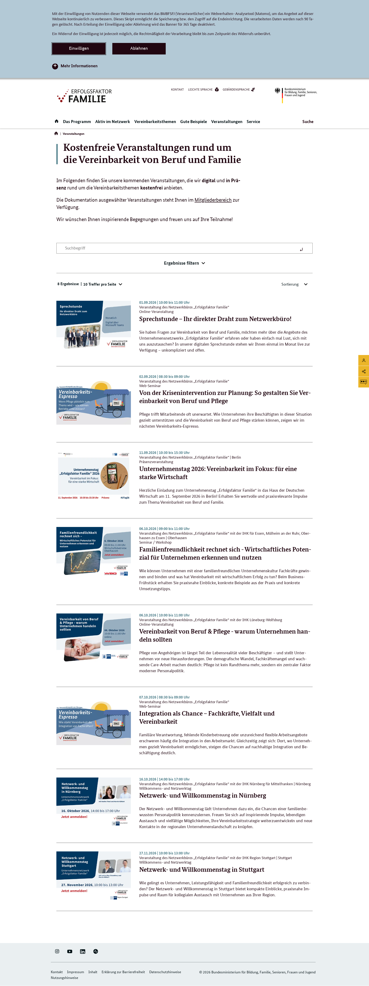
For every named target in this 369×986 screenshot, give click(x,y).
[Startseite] (57, 134)
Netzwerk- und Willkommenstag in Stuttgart (215, 865)
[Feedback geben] (363, 382)
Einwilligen (79, 48)
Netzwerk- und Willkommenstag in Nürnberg (225, 791)
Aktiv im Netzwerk (112, 121)
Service (253, 121)
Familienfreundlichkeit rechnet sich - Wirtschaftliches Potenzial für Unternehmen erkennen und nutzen (225, 549)
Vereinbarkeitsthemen (155, 121)
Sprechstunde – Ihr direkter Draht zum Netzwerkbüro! (215, 314)
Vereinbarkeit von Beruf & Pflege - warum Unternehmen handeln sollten (224, 631)
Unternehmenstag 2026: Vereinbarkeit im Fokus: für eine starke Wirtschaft (218, 468)
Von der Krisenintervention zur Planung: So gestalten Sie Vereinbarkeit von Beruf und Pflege (225, 392)
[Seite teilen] (363, 371)
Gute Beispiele (193, 121)
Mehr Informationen (79, 65)
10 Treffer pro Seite (100, 284)
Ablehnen (139, 48)
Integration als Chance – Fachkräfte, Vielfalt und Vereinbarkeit (207, 713)
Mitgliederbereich (213, 200)
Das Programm (77, 121)
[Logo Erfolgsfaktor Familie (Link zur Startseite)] (85, 95)
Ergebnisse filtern (181, 263)
